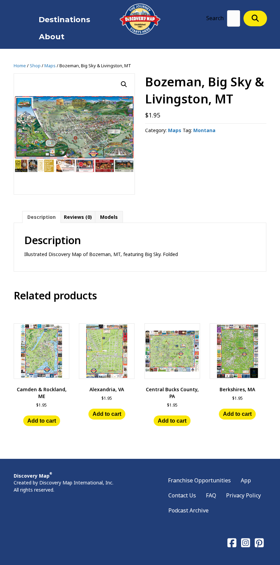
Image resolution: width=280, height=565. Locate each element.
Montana (204, 130)
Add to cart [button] (41, 421)
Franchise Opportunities (199, 480)
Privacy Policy (243, 495)
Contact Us (182, 495)
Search (215, 18)
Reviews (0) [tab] (78, 217)
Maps (50, 65)
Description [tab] (41, 217)
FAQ (211, 495)
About (52, 36)
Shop (35, 65)
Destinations (64, 19)
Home (20, 65)
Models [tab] (109, 217)
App (246, 480)
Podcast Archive (188, 510)
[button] (255, 18)
